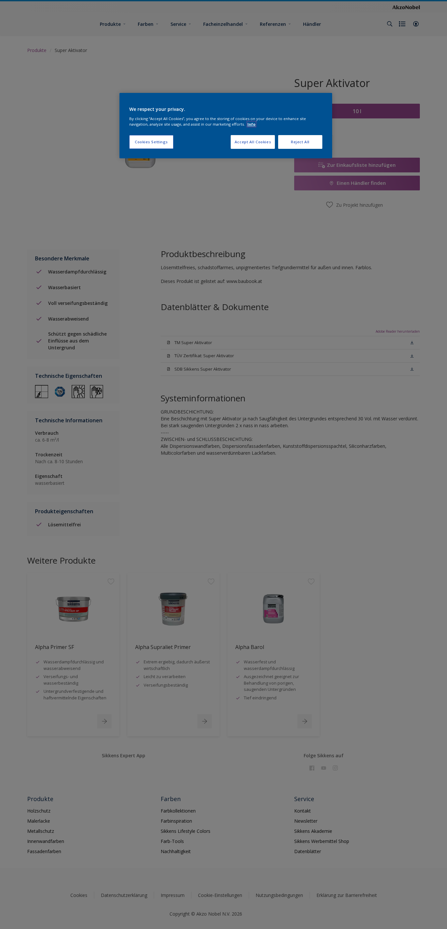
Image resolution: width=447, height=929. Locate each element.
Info (251, 124)
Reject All (300, 141)
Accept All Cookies (253, 141)
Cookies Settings (151, 141)
